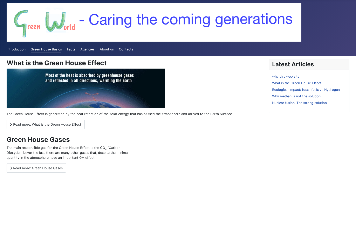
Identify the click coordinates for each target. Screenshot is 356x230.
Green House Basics (46, 49)
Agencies (87, 49)
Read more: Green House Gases (37, 168)
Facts (71, 49)
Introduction (16, 49)
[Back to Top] (349, 222)
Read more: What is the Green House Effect (46, 124)
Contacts (126, 49)
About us (107, 49)
